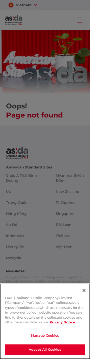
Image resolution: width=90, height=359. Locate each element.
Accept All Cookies (45, 349)
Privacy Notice (62, 322)
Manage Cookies (45, 335)
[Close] (84, 290)
